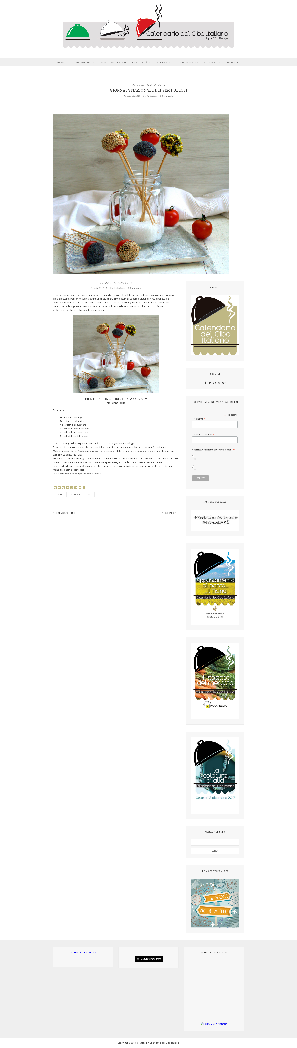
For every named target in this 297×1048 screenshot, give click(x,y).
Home (60, 62)
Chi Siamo (211, 62)
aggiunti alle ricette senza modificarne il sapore (113, 298)
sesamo (89, 495)
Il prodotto (138, 85)
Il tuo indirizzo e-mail (203, 434)
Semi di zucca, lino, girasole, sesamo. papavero (77, 306)
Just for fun (164, 62)
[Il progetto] (215, 325)
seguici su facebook (83, 952)
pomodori (60, 495)
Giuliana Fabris (117, 402)
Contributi (188, 62)
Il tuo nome (198, 419)
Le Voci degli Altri (113, 62)
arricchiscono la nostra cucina (89, 310)
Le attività (140, 62)
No (195, 469)
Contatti (232, 62)
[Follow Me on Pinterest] (213, 1024)
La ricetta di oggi (156, 85)
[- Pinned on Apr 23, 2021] (196, 964)
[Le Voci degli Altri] (215, 903)
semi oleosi (75, 495)
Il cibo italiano (80, 62)
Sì (195, 458)
